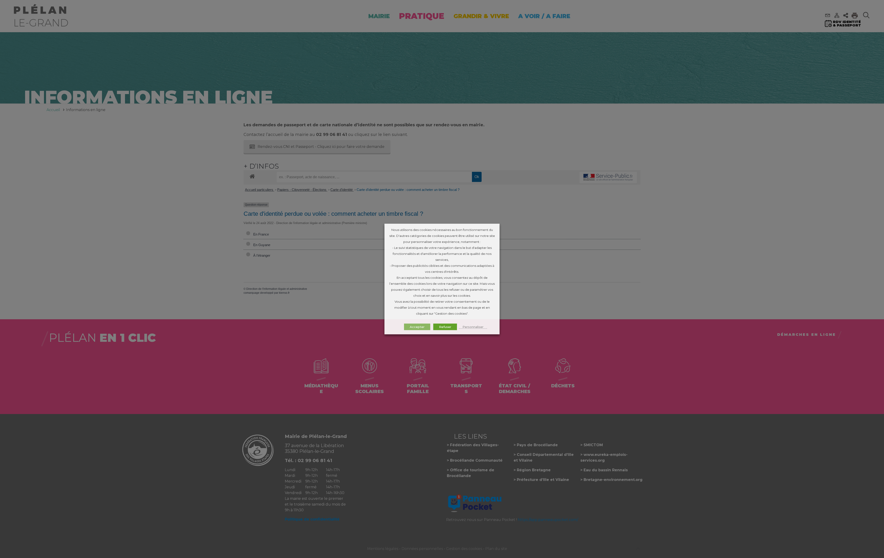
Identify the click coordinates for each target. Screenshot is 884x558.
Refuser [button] (445, 327)
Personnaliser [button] (472, 327)
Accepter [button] (417, 327)
